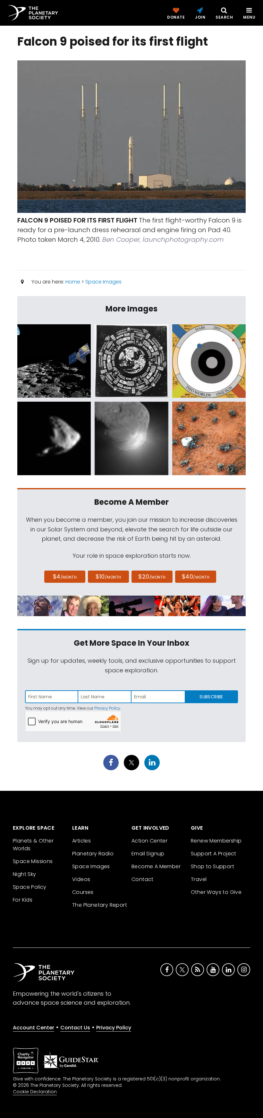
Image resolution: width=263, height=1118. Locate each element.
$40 (195, 576)
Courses (83, 892)
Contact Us (75, 1027)
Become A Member (156, 866)
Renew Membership (216, 840)
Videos (81, 879)
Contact (143, 879)
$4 (65, 576)
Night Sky (24, 874)
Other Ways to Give (216, 892)
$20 (151, 576)
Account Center (33, 1027)
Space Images (103, 281)
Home (72, 281)
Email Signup (148, 853)
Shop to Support (212, 866)
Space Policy (30, 887)
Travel (199, 879)
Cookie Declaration (35, 1091)
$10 (108, 576)
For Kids (22, 900)
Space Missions (33, 861)
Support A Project (213, 853)
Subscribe (211, 697)
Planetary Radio (93, 853)
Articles (81, 840)
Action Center (149, 840)
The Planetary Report (99, 905)
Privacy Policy (107, 708)
